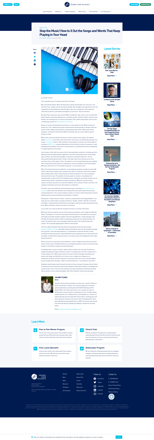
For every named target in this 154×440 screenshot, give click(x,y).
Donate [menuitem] (65, 374)
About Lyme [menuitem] (80, 374)
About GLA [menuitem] (82, 11)
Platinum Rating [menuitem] (113, 392)
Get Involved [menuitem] (93, 11)
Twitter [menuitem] (100, 382)
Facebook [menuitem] (101, 378)
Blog (16, 4)
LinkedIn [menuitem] (100, 390)
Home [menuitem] (41, 27)
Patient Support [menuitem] (70, 11)
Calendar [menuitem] (79, 384)
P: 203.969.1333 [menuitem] (113, 378)
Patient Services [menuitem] (81, 390)
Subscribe (134, 4)
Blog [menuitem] (46, 27)
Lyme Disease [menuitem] (47, 11)
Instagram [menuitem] (101, 386)
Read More (111, 75)
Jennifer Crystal (46, 38)
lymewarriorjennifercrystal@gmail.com (70, 309)
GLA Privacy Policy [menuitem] (113, 388)
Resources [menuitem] (80, 387)
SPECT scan (52, 144)
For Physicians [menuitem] (105, 11)
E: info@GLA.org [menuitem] (113, 382)
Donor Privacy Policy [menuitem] (114, 385)
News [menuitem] (64, 380)
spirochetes (48, 140)
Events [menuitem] (79, 380)
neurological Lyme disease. (65, 122)
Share (34, 49)
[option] (54, 334)
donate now (145, 4)
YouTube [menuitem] (100, 394)
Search (6, 4)
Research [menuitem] (58, 11)
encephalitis (49, 142)
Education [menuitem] (66, 387)
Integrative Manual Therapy (49, 229)
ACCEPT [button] (119, 437)
